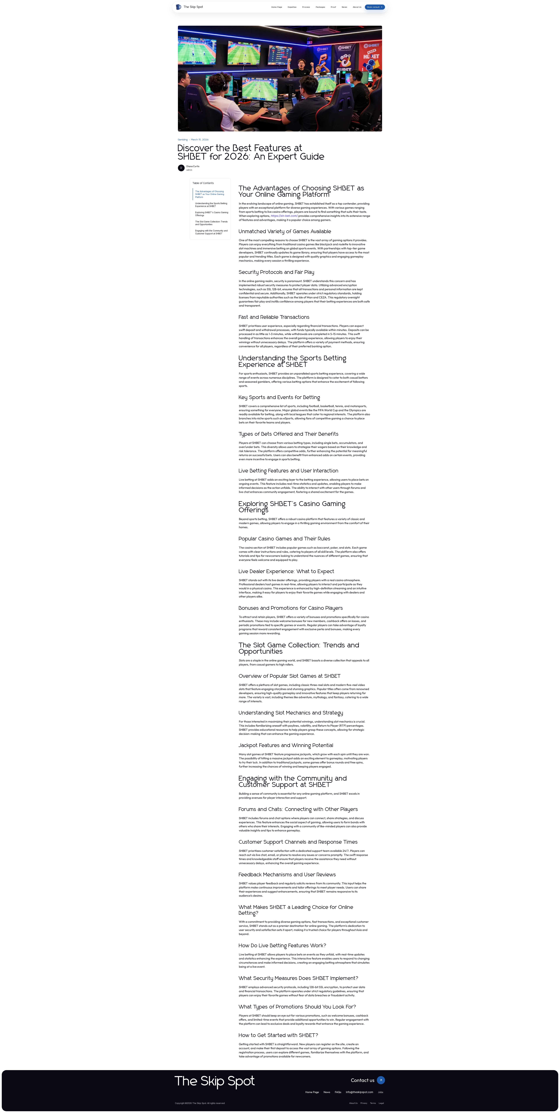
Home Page (312, 1092)
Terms (373, 1103)
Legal (381, 1103)
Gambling (183, 139)
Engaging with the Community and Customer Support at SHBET (211, 232)
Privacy (363, 1103)
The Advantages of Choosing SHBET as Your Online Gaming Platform (209, 194)
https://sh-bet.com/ (284, 216)
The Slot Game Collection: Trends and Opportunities (211, 223)
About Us (353, 1103)
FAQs (338, 1092)
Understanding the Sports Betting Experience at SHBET (211, 204)
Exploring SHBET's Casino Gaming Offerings (211, 213)
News (327, 1092)
